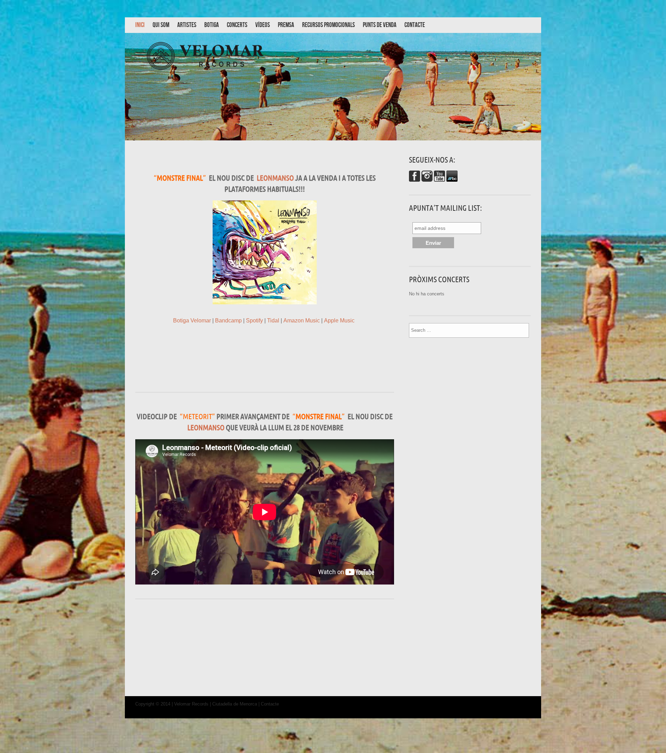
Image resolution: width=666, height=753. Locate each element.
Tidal (273, 320)
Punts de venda (379, 25)
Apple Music (339, 320)
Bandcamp (228, 320)
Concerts (237, 25)
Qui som (161, 25)
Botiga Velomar (192, 320)
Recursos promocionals (328, 25)
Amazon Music (301, 320)
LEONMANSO (275, 177)
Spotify (254, 320)
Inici (140, 25)
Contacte (414, 25)
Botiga (211, 25)
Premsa (286, 25)
